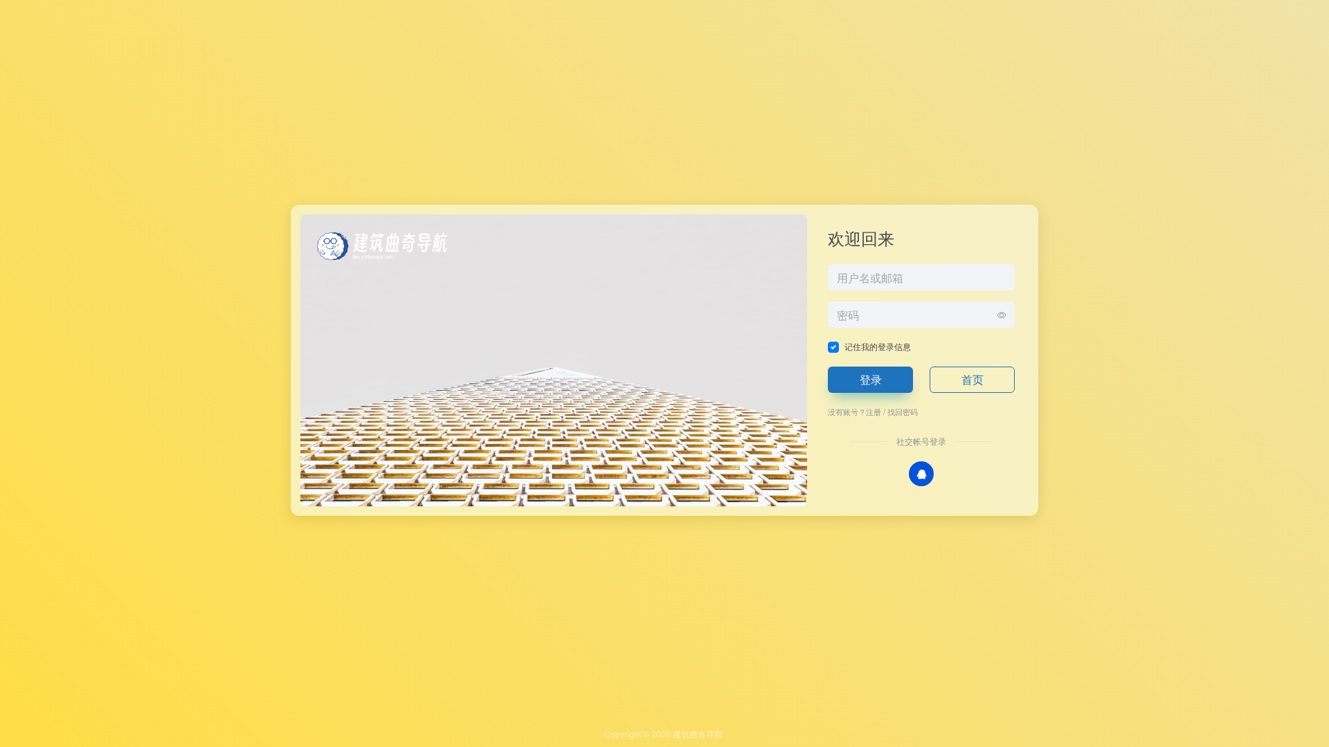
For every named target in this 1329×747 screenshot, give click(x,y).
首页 (972, 379)
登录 (871, 379)
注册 (873, 411)
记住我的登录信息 (877, 346)
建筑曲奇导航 (698, 733)
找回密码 (902, 411)
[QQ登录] (921, 473)
